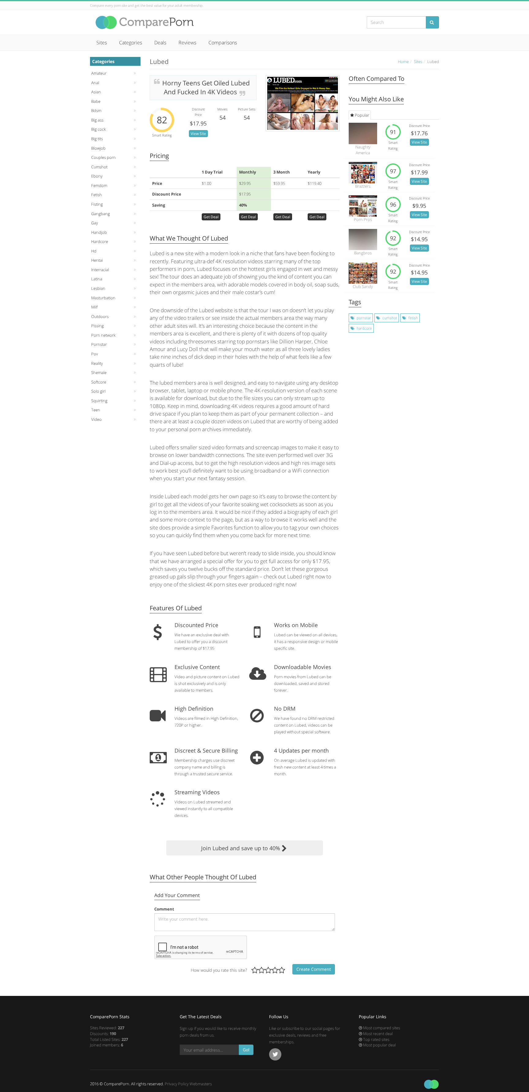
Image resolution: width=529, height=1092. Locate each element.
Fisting (97, 204)
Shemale (99, 372)
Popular (361, 115)
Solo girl (98, 391)
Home (403, 61)
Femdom (99, 185)
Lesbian (98, 288)
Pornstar (99, 344)
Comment (164, 909)
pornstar (364, 317)
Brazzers (362, 186)
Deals (160, 42)
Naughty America (362, 149)
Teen (95, 410)
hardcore (364, 328)
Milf (94, 307)
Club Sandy (363, 286)
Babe (95, 101)
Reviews (187, 42)
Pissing (97, 325)
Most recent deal (377, 1033)
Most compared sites (381, 1027)
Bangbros (363, 253)
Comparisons (222, 42)
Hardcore (99, 241)
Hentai (97, 260)
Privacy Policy (177, 1083)
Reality (97, 363)
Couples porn (103, 157)
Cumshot (99, 167)
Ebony (97, 176)
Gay (94, 223)
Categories (130, 42)
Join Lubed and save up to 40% (241, 848)
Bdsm (96, 110)
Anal (95, 82)
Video (96, 419)
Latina (96, 279)
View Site (198, 133)
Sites (101, 42)
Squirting (99, 400)
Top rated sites (375, 1039)
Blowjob (98, 148)
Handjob (99, 232)
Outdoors (100, 316)
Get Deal (211, 216)
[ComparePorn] (145, 22)
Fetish (96, 194)
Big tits (97, 138)
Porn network (103, 335)
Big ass (97, 120)
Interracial (100, 269)
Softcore (98, 382)
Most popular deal (379, 1045)
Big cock (98, 129)
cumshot (389, 317)
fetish (413, 317)
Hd (93, 251)
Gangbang (100, 213)
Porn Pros (363, 219)
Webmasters (200, 1083)
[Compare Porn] (431, 1083)
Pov (94, 354)
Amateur (99, 73)
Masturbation (103, 298)
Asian (96, 92)
